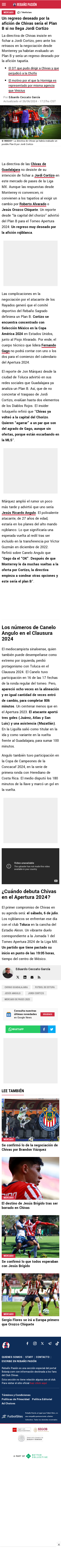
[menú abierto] (3, 4)
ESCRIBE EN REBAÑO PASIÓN (19, 1361)
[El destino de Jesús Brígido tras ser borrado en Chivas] (30, 1178)
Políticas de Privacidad (15, 1399)
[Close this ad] (58, 1544)
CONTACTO (42, 1357)
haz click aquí (38, 1383)
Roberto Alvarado (32, 204)
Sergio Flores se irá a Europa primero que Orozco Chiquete (30, 1322)
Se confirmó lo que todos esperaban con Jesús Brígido (30, 1263)
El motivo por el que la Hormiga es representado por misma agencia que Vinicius (32, 85)
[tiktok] (57, 1343)
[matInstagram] (35, 1343)
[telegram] (50, 1343)
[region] (30, 1552)
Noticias (27, 12)
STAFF (29, 1357)
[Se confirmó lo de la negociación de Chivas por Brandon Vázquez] (30, 1120)
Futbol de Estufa (45, 987)
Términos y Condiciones (16, 1395)
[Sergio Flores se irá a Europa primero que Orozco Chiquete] (30, 1294)
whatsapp (18, 1029)
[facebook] (27, 1343)
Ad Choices (8, 1403)
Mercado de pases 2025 (17, 999)
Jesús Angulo (13, 993)
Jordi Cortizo (44, 175)
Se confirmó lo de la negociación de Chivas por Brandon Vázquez (30, 1147)
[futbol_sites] (12, 1416)
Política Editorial (42, 1399)
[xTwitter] (42, 1343)
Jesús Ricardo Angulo (19, 512)
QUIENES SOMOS (12, 1357)
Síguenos (47, 1014)
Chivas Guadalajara (16, 987)
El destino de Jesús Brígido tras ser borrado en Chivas (30, 1205)
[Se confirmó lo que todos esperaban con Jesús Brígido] (30, 1236)
